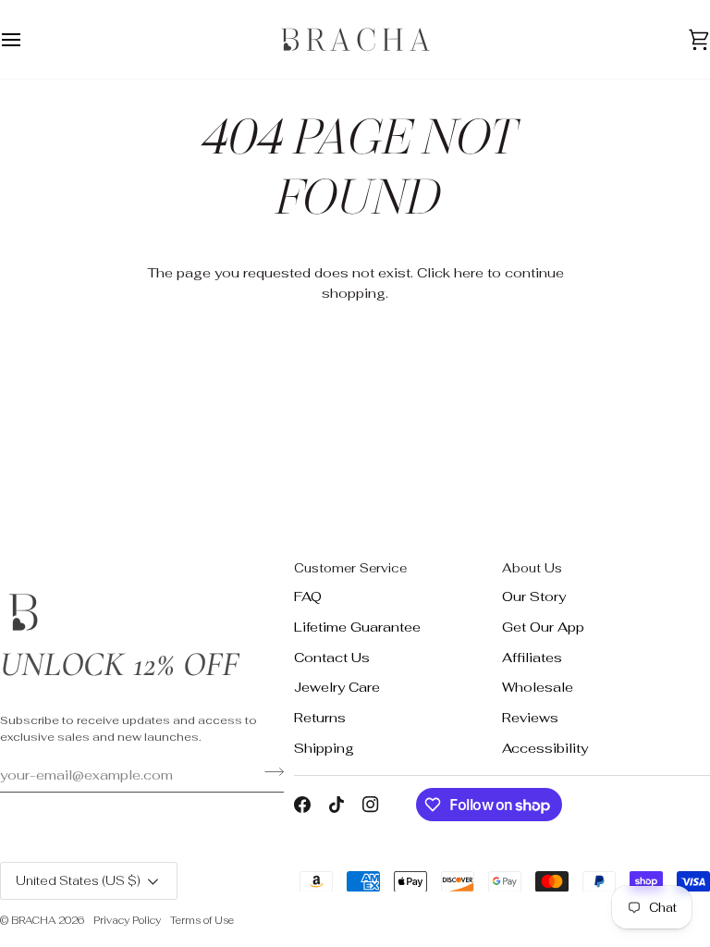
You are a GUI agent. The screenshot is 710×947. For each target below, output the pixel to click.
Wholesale (537, 686)
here (469, 272)
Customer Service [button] (350, 568)
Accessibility (545, 747)
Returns (320, 717)
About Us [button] (532, 568)
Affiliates (532, 657)
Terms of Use (202, 920)
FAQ (308, 596)
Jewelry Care (337, 686)
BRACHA (33, 920)
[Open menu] (27, 39)
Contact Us (332, 657)
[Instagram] (370, 804)
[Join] (268, 772)
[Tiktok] (336, 804)
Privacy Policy (127, 920)
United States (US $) (78, 880)
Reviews (530, 717)
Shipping (324, 747)
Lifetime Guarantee (357, 626)
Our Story (534, 596)
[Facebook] (302, 804)
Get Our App (543, 626)
